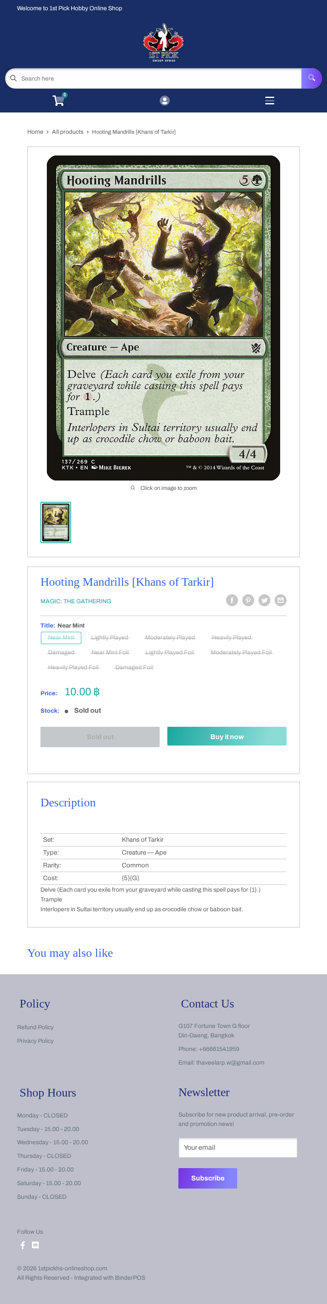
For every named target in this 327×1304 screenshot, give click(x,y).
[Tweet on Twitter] (264, 600)
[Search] (311, 78)
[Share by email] (281, 600)
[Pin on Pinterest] (248, 600)
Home (35, 132)
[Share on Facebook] (232, 600)
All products (67, 132)
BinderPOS (130, 1278)
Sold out (100, 736)
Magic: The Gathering (75, 601)
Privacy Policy (35, 1041)
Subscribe (207, 1178)
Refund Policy (35, 1027)
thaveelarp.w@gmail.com (230, 1062)
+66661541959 (219, 1049)
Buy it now (227, 736)
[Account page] (164, 101)
